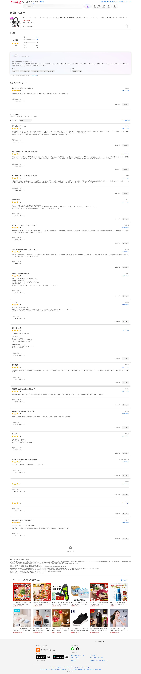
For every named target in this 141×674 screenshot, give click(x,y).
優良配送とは (93, 655)
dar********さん (125, 128)
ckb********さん (125, 202)
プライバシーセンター (56, 669)
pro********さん (125, 461)
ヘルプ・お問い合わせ (88, 669)
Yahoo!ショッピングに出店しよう (118, 1)
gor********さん (125, 178)
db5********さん (125, 304)
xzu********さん (125, 503)
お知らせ (73, 660)
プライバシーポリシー (45, 669)
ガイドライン (69, 669)
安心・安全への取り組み (96, 658)
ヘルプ (129, 1)
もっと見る (124, 580)
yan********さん (125, 90)
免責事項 (75, 669)
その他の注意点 (34, 75)
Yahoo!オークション (76, 667)
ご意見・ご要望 (97, 669)
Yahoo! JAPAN (105, 1)
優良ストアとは (75, 658)
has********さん (125, 227)
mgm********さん (125, 154)
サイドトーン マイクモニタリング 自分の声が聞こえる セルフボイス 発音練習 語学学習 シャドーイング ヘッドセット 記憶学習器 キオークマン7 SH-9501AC (75, 18)
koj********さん (126, 330)
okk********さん (125, 367)
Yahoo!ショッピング (56, 667)
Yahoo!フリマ (86, 667)
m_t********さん (125, 436)
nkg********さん (125, 413)
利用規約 (64, 669)
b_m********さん (125, 391)
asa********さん (125, 275)
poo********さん (125, 484)
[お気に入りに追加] (127, 26)
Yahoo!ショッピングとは (77, 655)
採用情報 (80, 669)
